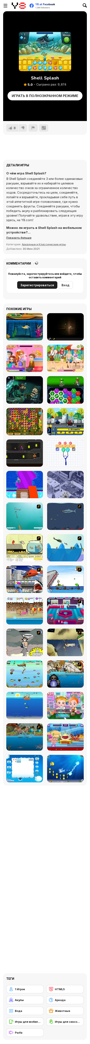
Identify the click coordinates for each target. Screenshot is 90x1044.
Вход (65, 285)
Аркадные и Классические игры (44, 244)
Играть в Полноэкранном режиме (45, 96)
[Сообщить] (33, 128)
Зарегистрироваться (37, 285)
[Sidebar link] (5, 5)
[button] (18, 237)
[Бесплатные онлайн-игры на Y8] (19, 6)
